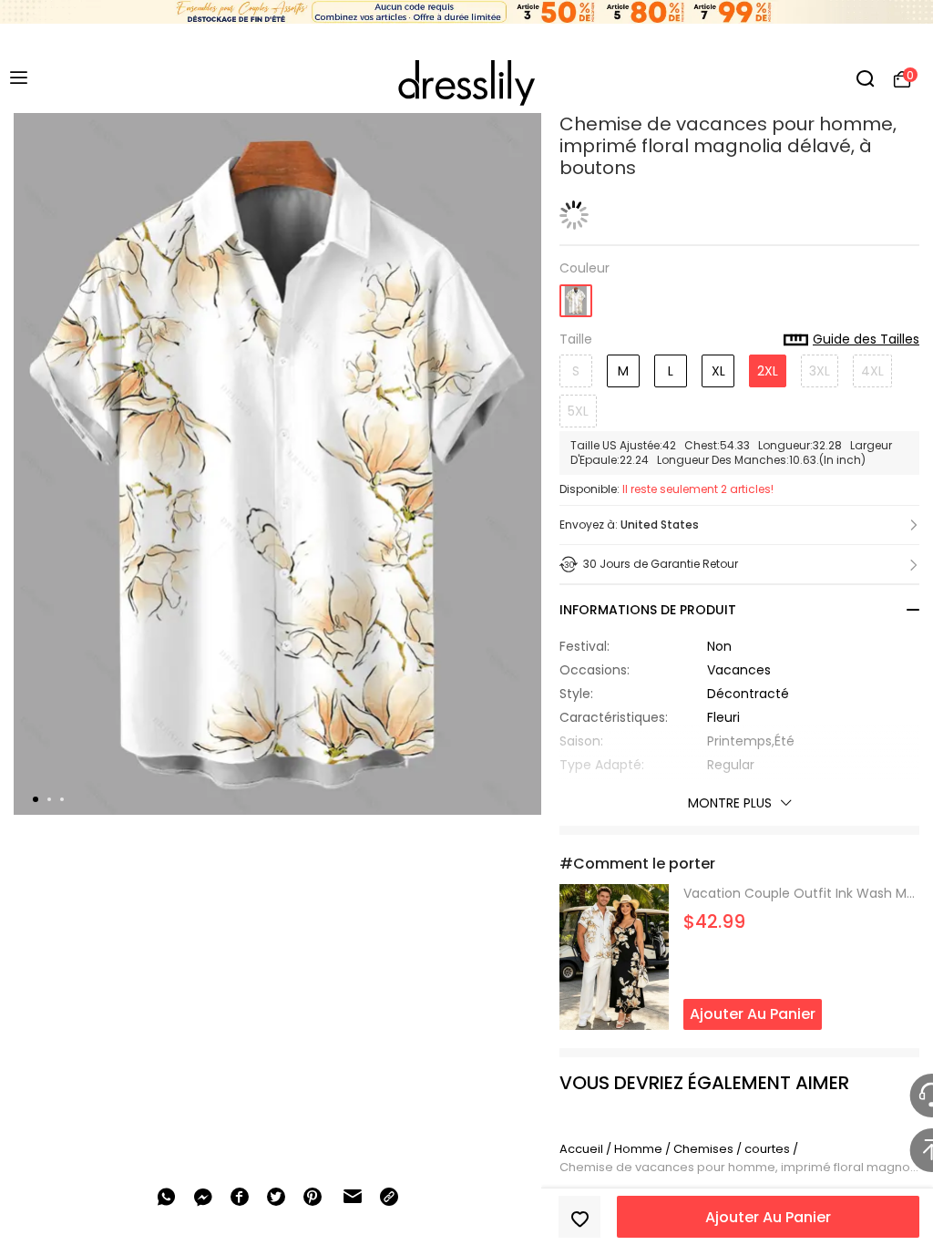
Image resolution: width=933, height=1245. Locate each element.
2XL (767, 371)
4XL (872, 371)
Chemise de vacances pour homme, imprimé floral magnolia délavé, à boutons (739, 1167)
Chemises (704, 1149)
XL (718, 371)
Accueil (581, 1149)
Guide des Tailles (866, 340)
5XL (578, 411)
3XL (819, 371)
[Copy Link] (389, 1197)
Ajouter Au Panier (768, 1217)
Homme (638, 1149)
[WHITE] (575, 294)
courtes (767, 1149)
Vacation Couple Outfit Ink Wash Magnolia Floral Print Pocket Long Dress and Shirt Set (801, 893)
